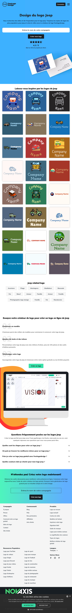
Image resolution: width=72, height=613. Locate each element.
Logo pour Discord (9, 561)
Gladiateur (48, 288)
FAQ (28, 513)
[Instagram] (56, 558)
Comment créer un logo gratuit (10, 520)
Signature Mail (54, 525)
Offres (5, 516)
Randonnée (58, 300)
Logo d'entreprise (8, 573)
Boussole (61, 288)
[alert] (36, 603)
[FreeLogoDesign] (15, 4)
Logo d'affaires (8, 577)
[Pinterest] (60, 558)
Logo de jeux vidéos (9, 564)
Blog (28, 509)
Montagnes (34, 288)
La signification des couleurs (59, 535)
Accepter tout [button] (28, 605)
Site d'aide (6, 531)
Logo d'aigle (7, 558)
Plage (22, 288)
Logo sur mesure (55, 509)
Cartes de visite (55, 516)
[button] (36, 610)
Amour (28, 294)
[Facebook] (52, 558)
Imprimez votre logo (56, 522)
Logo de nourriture (30, 583)
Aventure (11, 288)
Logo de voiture (8, 554)
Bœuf (19, 294)
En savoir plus (59, 601)
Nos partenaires (32, 516)
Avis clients (30, 522)
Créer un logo (36, 366)
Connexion (60, 4)
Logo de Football (29, 558)
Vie (10, 294)
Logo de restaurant (30, 577)
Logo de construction (30, 564)
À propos (6, 509)
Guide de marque (55, 528)
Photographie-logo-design (19, 300)
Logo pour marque (30, 554)
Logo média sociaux (30, 570)
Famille (39, 294)
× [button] (70, 596)
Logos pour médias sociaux (58, 532)
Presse (5, 513)
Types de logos (54, 538)
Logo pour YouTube (9, 551)
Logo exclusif (54, 513)
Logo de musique (29, 580)
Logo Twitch (7, 570)
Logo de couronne (29, 567)
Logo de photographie (31, 573)
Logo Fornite (7, 567)
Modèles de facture (56, 519)
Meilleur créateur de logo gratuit (57, 542)
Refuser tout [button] (43, 605)
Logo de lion (28, 561)
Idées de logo (7, 524)
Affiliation (30, 519)
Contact (5, 528)
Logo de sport (28, 551)
